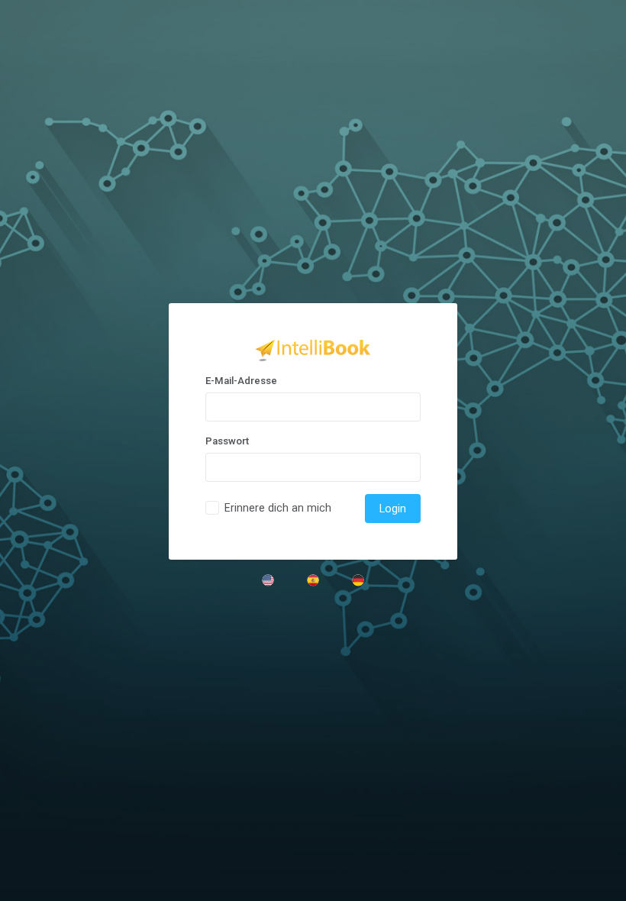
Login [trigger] (392, 508)
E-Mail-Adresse (241, 380)
